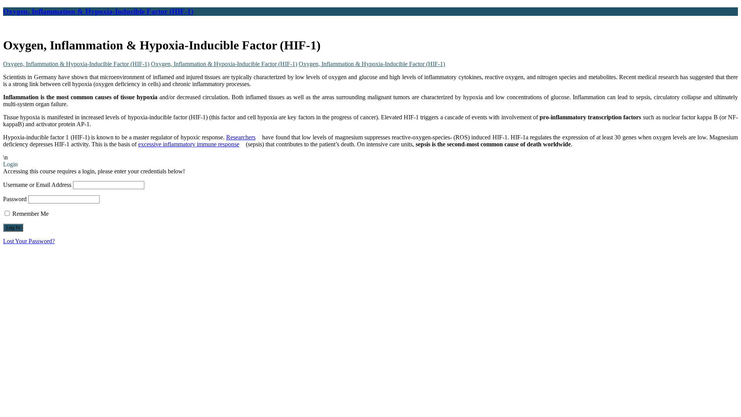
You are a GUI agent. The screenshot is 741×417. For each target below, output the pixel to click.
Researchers (240, 137)
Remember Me (30, 213)
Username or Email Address (37, 184)
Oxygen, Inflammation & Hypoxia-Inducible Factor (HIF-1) (98, 11)
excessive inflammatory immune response (188, 144)
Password (15, 199)
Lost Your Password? (29, 241)
